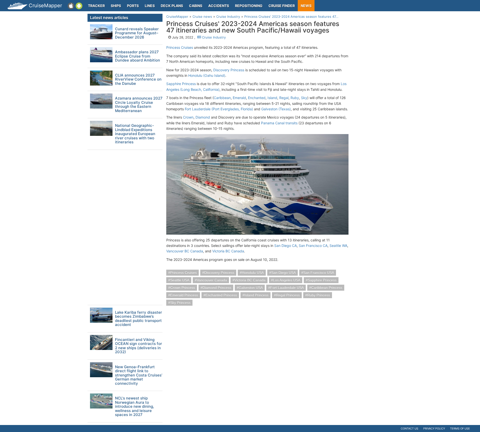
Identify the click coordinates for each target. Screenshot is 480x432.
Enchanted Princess (221, 295)
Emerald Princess (184, 295)
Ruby (294, 98)
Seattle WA (338, 245)
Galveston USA (251, 288)
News (306, 6)
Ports (133, 6)
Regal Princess (288, 295)
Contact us (409, 428)
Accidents (218, 6)
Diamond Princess (216, 288)
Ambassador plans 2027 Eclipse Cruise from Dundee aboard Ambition (137, 56)
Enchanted (257, 98)
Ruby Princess (318, 295)
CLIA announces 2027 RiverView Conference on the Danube (138, 79)
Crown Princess (182, 288)
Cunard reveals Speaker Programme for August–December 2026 (137, 33)
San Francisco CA (313, 245)
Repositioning (248, 6)
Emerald (239, 98)
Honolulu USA (253, 273)
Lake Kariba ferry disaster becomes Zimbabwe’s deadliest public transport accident (138, 318)
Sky (304, 98)
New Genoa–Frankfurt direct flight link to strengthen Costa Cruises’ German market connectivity (138, 375)
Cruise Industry (213, 37)
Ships (116, 6)
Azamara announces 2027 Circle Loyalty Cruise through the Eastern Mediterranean (138, 104)
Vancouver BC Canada (184, 251)
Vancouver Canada (212, 280)
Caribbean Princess (326, 288)
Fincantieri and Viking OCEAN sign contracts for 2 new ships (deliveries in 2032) (138, 346)
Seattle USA (179, 280)
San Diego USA (283, 273)
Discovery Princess (228, 70)
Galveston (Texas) (276, 109)
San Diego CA (285, 245)
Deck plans (172, 6)
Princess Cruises (179, 47)
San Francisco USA (318, 273)
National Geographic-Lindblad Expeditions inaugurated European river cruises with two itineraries (135, 134)
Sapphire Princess (181, 84)
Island (272, 98)
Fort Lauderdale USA (287, 288)
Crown (188, 117)
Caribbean (222, 98)
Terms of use (460, 428)
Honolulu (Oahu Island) (206, 75)
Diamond (203, 117)
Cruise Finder (281, 6)
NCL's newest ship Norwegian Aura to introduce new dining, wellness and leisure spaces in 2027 (134, 406)
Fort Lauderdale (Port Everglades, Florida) (219, 109)
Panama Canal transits (279, 123)
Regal (283, 98)
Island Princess (256, 295)
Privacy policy (434, 428)
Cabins (195, 6)
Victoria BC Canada (228, 251)
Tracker (96, 6)
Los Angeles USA (286, 280)
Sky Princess (180, 303)
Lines (150, 6)
